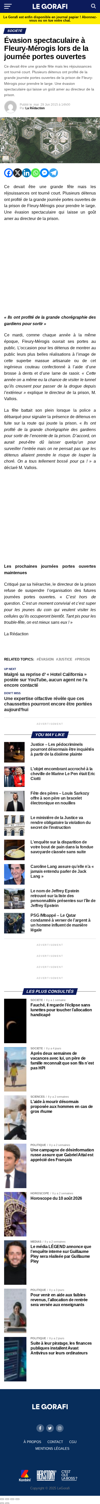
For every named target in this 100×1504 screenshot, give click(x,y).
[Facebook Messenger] (44, 172)
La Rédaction (35, 108)
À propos (32, 1442)
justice (65, 659)
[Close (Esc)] (2, 1499)
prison (83, 659)
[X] (17, 172)
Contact (55, 1442)
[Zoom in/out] (17, 1499)
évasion (46, 659)
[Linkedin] (26, 172)
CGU (72, 1442)
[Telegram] (53, 172)
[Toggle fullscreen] (12, 1499)
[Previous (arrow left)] (2, 1503)
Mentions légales (52, 1449)
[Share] (7, 1499)
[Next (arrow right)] (7, 1503)
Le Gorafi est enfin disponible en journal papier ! (50, 18)
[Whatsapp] (35, 172)
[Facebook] (8, 172)
